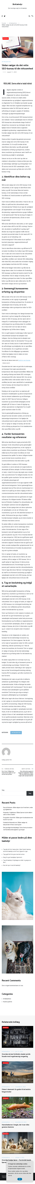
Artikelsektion (6, 61)
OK (20, 1179)
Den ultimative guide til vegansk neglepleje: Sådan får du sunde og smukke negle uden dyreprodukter (25, 772)
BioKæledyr (17, 4)
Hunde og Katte (7, 1001)
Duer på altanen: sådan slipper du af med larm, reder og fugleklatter (18, 808)
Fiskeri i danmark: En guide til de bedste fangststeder (16, 1090)
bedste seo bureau (24, 360)
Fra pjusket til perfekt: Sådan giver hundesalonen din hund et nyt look (18, 818)
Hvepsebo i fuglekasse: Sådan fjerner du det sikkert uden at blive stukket (17, 813)
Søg (3, 790)
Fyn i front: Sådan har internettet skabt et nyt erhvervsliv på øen (8, 771)
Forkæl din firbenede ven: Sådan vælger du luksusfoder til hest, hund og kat (15, 823)
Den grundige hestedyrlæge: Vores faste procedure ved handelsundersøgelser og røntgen (17, 828)
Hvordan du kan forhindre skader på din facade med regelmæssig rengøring (16, 1055)
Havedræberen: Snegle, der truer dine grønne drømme (15, 1125)
